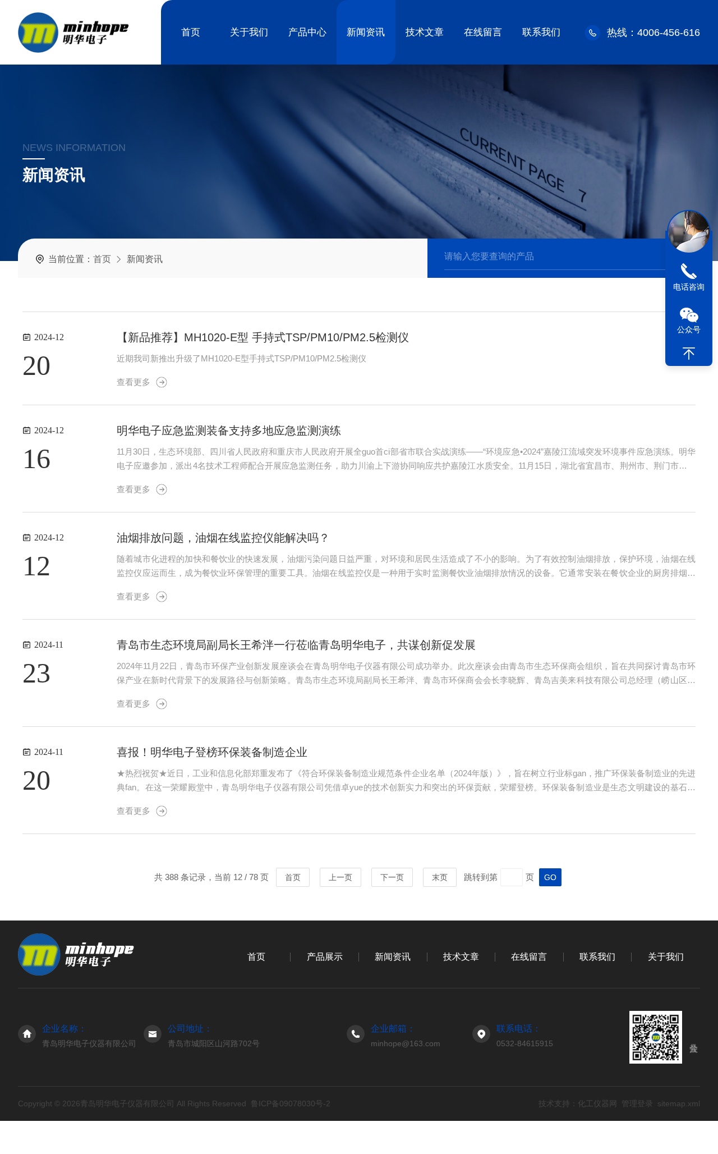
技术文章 (425, 32)
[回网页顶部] (688, 353)
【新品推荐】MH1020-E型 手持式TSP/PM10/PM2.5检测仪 (263, 337)
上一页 (340, 877)
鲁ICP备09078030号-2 (290, 1103)
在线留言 (483, 32)
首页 (190, 32)
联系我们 (541, 32)
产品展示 (325, 956)
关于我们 (249, 32)
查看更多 (133, 382)
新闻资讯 (366, 32)
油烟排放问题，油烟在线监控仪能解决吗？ (223, 538)
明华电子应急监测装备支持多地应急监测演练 (229, 430)
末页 (440, 877)
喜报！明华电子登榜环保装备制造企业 (212, 752)
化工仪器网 (597, 1103)
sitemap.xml (678, 1103)
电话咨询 (689, 286)
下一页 (392, 877)
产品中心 (307, 32)
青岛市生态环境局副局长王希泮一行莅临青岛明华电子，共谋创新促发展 (296, 645)
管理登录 (637, 1103)
